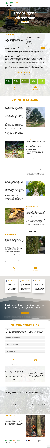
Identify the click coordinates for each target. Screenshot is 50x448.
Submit (43, 47)
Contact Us (42, 2)
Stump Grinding (32, 206)
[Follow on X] (28, 440)
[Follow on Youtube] (29, 440)
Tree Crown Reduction (30, 43)
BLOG (39, 2)
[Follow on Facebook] (26, 440)
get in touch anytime (34, 408)
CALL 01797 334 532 (25, 21)
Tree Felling (28, 42)
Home (27, 2)
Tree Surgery (29, 41)
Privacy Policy (38, 441)
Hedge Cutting (29, 46)
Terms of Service (39, 440)
